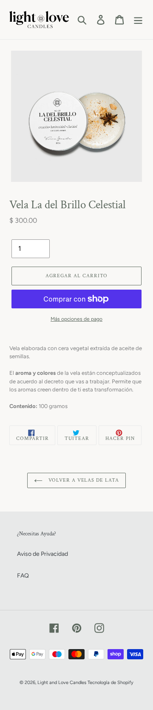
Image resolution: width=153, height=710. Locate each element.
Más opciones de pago (76, 319)
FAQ (23, 575)
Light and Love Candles (61, 682)
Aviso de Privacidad (42, 554)
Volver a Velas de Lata (83, 480)
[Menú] (138, 20)
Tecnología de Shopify (110, 682)
